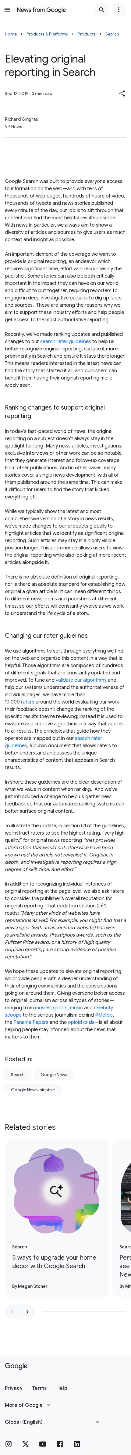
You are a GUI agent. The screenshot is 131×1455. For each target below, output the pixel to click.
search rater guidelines (66, 342)
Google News (54, 1074)
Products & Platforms (47, 34)
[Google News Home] (41, 9)
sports (60, 1008)
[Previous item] (12, 1312)
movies (43, 1008)
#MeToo (104, 1015)
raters (27, 702)
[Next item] (27, 1312)
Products (87, 34)
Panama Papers (30, 1022)
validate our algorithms (81, 680)
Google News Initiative (33, 1089)
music (76, 1008)
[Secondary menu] (119, 9)
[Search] (101, 9)
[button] (122, 93)
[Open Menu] (7, 9)
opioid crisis (81, 1022)
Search (112, 34)
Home (11, 34)
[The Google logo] (16, 1366)
